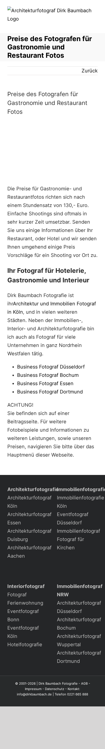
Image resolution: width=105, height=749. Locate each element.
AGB (84, 683)
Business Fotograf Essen (45, 383)
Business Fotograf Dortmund (50, 392)
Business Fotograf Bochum (48, 375)
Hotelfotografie (24, 644)
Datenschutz (54, 689)
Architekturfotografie (33, 489)
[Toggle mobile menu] (96, 25)
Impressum (33, 689)
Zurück (90, 71)
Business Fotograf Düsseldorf (51, 367)
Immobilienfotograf (78, 531)
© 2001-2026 (25, 683)
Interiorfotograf (26, 586)
